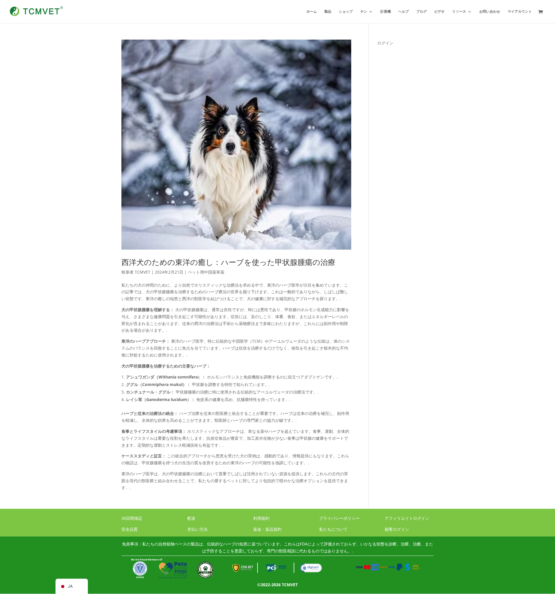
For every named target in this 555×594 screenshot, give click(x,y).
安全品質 (129, 529)
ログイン (385, 43)
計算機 (385, 12)
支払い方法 (197, 529)
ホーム (311, 12)
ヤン (363, 12)
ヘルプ (403, 12)
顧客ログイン (397, 529)
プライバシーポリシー (339, 518)
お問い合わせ (489, 12)
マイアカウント (520, 12)
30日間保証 (131, 518)
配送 (191, 518)
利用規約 (261, 518)
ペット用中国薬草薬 (206, 272)
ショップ (346, 12)
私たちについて (333, 529)
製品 (327, 12)
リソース (459, 12)
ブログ (421, 12)
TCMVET (142, 272)
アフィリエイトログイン (407, 518)
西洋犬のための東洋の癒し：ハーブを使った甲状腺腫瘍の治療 (228, 262)
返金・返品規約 (267, 529)
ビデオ (439, 12)
